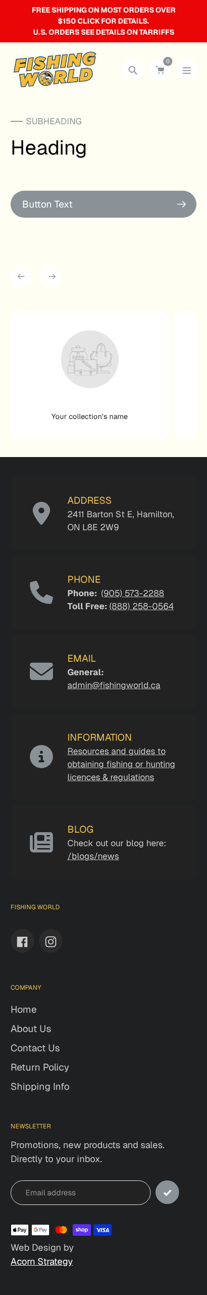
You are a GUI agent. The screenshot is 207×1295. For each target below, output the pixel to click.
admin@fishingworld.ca (113, 685)
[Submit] (167, 1192)
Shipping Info (40, 1086)
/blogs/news (93, 856)
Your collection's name (90, 416)
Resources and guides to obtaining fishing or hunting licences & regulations (121, 764)
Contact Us (35, 1048)
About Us (31, 1028)
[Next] (52, 276)
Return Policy (40, 1067)
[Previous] (21, 276)
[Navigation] (186, 69)
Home (24, 1009)
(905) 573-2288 (132, 593)
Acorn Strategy (42, 1262)
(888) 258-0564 (141, 606)
